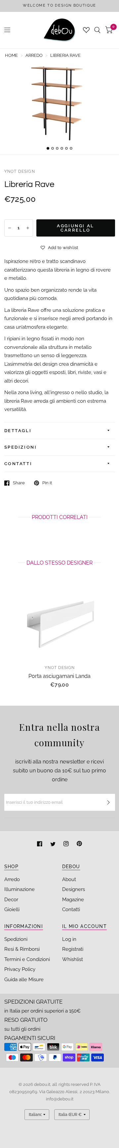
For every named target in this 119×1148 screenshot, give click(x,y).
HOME (11, 55)
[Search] (97, 30)
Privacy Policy (19, 969)
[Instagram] (66, 844)
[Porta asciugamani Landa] (59, 622)
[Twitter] (53, 844)
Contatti (71, 909)
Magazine (73, 900)
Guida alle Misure (24, 979)
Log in (69, 939)
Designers (73, 889)
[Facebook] (40, 844)
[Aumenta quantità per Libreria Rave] (28, 228)
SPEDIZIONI (20, 447)
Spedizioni (15, 939)
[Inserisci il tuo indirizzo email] (108, 802)
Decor (11, 900)
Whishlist (72, 959)
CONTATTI (18, 463)
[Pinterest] (79, 844)
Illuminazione (19, 889)
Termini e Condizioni (27, 959)
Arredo (12, 879)
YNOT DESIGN (19, 171)
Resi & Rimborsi (22, 949)
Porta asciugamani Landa (59, 676)
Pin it (47, 482)
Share (19, 482)
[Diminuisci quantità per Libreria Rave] (10, 228)
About (69, 879)
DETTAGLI (18, 430)
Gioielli (12, 909)
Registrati (72, 949)
